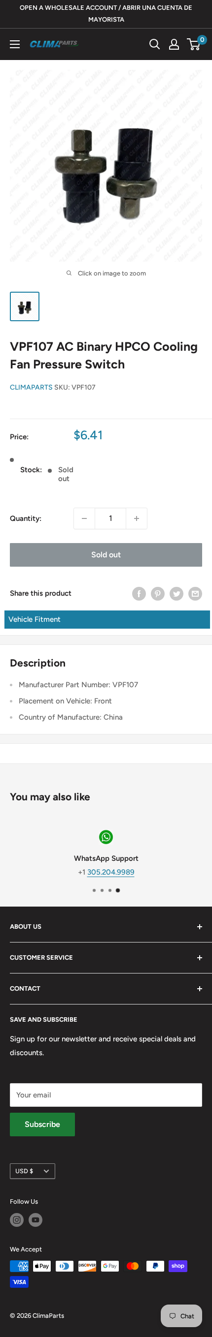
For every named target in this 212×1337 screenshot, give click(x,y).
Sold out (106, 554)
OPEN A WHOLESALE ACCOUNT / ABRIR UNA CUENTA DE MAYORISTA (106, 13)
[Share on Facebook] (139, 593)
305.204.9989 (111, 872)
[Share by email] (195, 593)
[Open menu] (15, 44)
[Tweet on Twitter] (176, 593)
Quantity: (25, 518)
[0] (194, 44)
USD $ (24, 1171)
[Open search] (154, 44)
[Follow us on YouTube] (35, 1220)
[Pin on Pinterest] (158, 593)
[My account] (174, 44)
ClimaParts (31, 387)
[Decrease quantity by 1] (84, 518)
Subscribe (42, 1124)
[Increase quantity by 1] (136, 518)
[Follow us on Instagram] (17, 1220)
